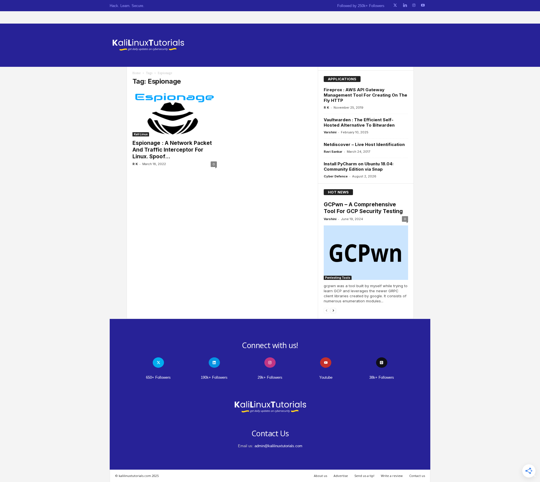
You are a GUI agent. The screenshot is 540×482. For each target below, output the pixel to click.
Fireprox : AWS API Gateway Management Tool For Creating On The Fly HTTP (365, 95)
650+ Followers (158, 377)
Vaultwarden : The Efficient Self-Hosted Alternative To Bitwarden (359, 122)
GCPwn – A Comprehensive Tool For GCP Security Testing (363, 207)
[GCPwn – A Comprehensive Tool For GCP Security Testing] (366, 252)
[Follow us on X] (395, 5)
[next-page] (333, 310)
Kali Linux (141, 134)
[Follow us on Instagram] (413, 5)
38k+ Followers (381, 377)
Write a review (392, 476)
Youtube (325, 377)
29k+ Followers (270, 377)
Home (136, 73)
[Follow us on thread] (381, 362)
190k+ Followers (214, 377)
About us (320, 476)
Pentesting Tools (337, 277)
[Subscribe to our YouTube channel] (423, 5)
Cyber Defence (336, 176)
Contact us (417, 476)
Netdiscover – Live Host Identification (364, 144)
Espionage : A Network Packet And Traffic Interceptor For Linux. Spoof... (172, 150)
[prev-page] (326, 310)
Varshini (330, 132)
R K (135, 164)
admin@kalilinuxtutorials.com (278, 446)
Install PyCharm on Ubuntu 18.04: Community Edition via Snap (358, 166)
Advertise (341, 476)
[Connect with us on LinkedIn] (405, 5)
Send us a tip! (364, 476)
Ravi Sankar (333, 152)
